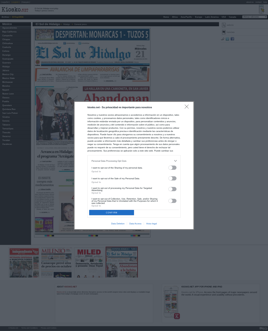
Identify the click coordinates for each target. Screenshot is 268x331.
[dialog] (134, 165)
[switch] (172, 168)
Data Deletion (118, 223)
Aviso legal (151, 223)
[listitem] (134, 160)
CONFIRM (111, 212)
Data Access (135, 223)
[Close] (188, 108)
